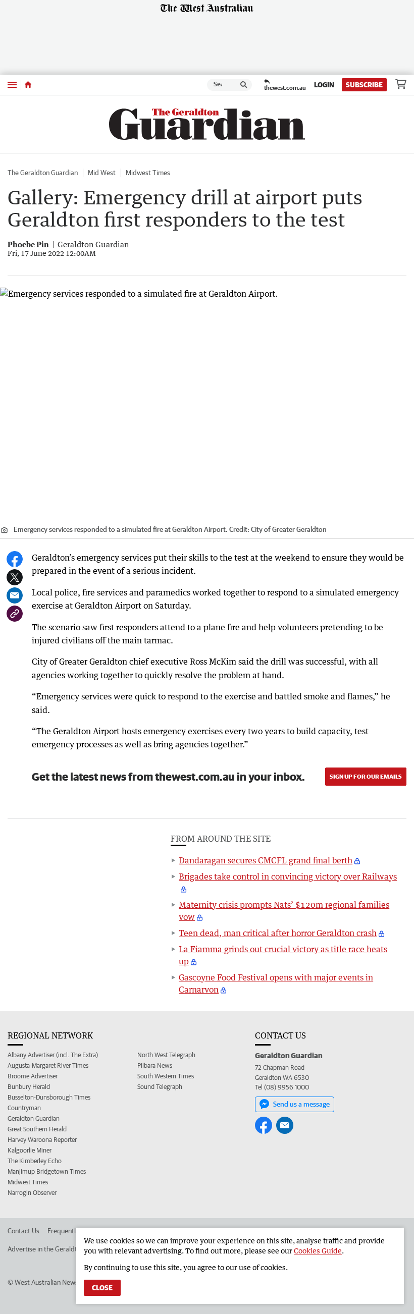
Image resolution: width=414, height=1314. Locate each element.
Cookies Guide (318, 1250)
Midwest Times (148, 173)
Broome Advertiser (33, 1076)
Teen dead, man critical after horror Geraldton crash (278, 933)
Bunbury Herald (29, 1086)
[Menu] (12, 84)
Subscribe (364, 85)
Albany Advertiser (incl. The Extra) (53, 1055)
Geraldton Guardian (34, 1118)
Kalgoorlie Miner (29, 1150)
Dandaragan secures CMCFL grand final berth (265, 860)
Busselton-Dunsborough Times (49, 1097)
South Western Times (165, 1076)
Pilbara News (154, 1065)
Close (102, 1288)
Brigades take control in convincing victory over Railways (288, 876)
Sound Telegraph (159, 1086)
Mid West (102, 173)
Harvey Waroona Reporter (42, 1139)
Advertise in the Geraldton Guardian (60, 1249)
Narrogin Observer (32, 1192)
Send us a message (301, 1104)
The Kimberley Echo (35, 1161)
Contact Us (23, 1231)
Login (324, 85)
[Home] (28, 85)
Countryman (24, 1108)
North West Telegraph (166, 1055)
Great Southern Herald (37, 1129)
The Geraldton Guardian (43, 173)
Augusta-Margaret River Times (48, 1065)
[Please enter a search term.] (243, 84)
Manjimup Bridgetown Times (47, 1171)
